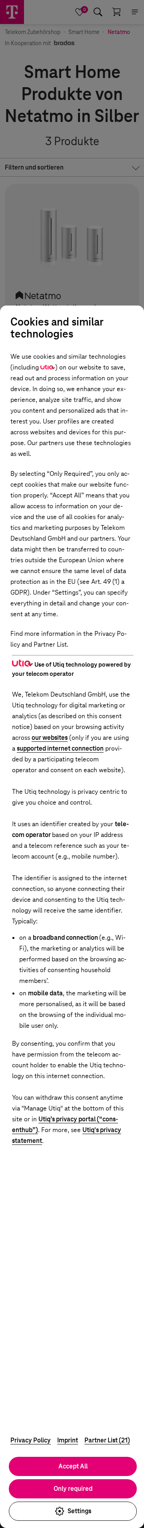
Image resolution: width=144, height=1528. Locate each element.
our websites (50, 737)
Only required (73, 1488)
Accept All (73, 1466)
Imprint (67, 1440)
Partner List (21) (107, 1440)
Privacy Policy (30, 1440)
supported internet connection (60, 748)
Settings (79, 1511)
